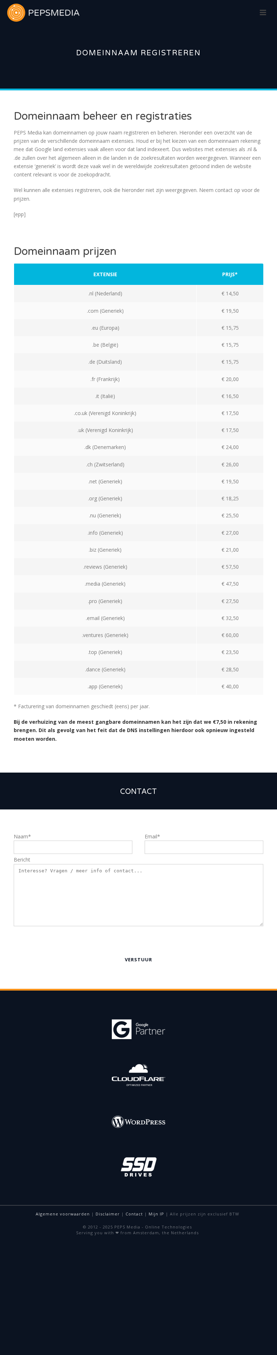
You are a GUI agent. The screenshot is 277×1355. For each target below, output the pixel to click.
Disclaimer (108, 1214)
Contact (134, 1214)
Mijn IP (156, 1214)
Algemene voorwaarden (63, 1214)
